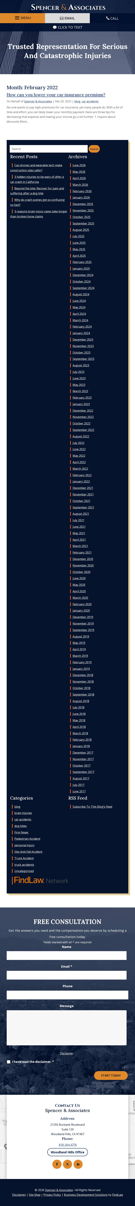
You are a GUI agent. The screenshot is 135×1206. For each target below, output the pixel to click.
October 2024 (81, 281)
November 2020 (83, 565)
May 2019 (79, 643)
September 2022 (83, 430)
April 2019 (79, 649)
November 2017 (83, 759)
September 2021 (83, 507)
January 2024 (81, 333)
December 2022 (83, 411)
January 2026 (81, 197)
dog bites (20, 826)
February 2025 (82, 262)
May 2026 (79, 172)
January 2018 (81, 746)
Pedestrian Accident (27, 839)
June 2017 (79, 791)
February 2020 (82, 604)
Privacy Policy (52, 1195)
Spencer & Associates (38, 101)
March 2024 (80, 320)
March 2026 (80, 185)
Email (66, 966)
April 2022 (79, 462)
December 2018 (83, 675)
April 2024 (79, 314)
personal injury (24, 845)
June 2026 (79, 165)
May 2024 (79, 307)
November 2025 (83, 210)
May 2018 (79, 720)
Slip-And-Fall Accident (28, 852)
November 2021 (83, 494)
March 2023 (80, 391)
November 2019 (83, 623)
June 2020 (79, 578)
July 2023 (78, 372)
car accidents (90, 101)
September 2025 (83, 223)
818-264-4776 (68, 1145)
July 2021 (78, 520)
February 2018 (82, 740)
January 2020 (81, 610)
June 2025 (79, 243)
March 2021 (80, 546)
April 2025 (79, 256)
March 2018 (80, 733)
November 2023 (83, 346)
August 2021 (81, 514)
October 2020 (81, 572)
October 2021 (81, 501)
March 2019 (80, 656)
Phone (68, 986)
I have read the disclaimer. (33, 1061)
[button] (22, 17)
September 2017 (83, 772)
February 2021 (82, 552)
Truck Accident (24, 858)
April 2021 (79, 540)
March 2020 (80, 598)
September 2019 (83, 630)
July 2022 (78, 443)
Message (67, 1006)
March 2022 (80, 469)
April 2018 (79, 727)
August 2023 (81, 365)
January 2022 (81, 481)
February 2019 (82, 662)
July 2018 (78, 707)
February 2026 (82, 191)
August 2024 (81, 294)
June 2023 (79, 378)
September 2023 (83, 359)
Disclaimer (66, 1053)
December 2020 (83, 559)
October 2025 (81, 217)
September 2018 (83, 694)
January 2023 (81, 404)
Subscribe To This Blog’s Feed (92, 807)
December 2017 (83, 753)
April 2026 (79, 178)
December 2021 (83, 488)
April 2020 (79, 591)
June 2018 (79, 714)
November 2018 (83, 682)
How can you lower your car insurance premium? (56, 95)
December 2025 (83, 204)
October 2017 (81, 766)
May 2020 (79, 585)
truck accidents (24, 865)
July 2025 (78, 236)
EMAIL (70, 18)
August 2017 (81, 778)
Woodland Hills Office (67, 1152)
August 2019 (81, 636)
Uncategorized (24, 871)
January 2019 (81, 669)
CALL (114, 18)
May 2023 (79, 385)
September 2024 (83, 288)
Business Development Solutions (86, 1195)
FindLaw (117, 1195)
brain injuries (23, 813)
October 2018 (81, 688)
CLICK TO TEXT (70, 27)
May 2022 (79, 456)
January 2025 (81, 268)
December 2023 (83, 339)
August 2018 (81, 701)
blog (77, 101)
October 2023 (81, 352)
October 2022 (81, 423)
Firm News (21, 832)
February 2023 (82, 398)
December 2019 (83, 617)
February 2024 (82, 327)
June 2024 (79, 301)
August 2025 (81, 230)
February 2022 (82, 475)
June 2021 (79, 527)
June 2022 (79, 449)
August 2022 (81, 436)
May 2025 (79, 249)
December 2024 (83, 275)
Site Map (34, 1195)
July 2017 (78, 785)
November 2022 (83, 417)
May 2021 (79, 533)
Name (66, 947)
